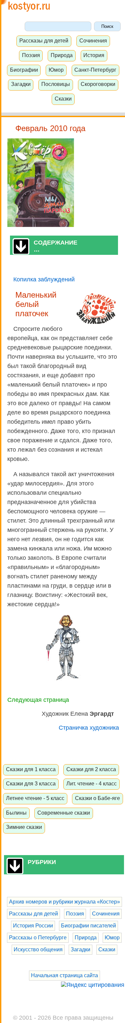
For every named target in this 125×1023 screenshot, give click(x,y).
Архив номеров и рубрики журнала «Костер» (64, 902)
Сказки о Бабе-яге (97, 798)
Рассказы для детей (43, 40)
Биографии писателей (88, 925)
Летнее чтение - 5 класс (35, 798)
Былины (16, 813)
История (93, 55)
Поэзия (31, 55)
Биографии (24, 70)
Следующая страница (38, 699)
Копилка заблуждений (44, 279)
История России (33, 925)
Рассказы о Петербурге (38, 937)
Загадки (21, 84)
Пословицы (55, 84)
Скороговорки (98, 84)
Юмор (56, 70)
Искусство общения (38, 949)
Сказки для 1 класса (31, 769)
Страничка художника (89, 727)
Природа (62, 55)
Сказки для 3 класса (31, 783)
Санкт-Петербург (95, 70)
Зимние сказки (24, 827)
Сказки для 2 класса (91, 769)
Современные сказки (63, 813)
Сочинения (93, 40)
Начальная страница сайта (64, 975)
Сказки (63, 99)
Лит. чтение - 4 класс (91, 783)
